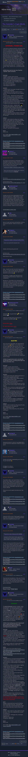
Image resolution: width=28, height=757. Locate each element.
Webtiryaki (16, 753)
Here (11, 323)
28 (13, 29)
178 (23, 29)
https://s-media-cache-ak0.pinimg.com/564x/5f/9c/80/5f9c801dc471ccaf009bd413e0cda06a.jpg (14, 653)
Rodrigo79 (12, 433)
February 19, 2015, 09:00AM (8, 236)
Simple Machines (17, 755)
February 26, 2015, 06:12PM (8, 574)
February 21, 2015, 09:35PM (8, 477)
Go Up (3, 743)
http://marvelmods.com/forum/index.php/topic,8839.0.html (15, 148)
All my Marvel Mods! (7, 587)
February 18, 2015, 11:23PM (8, 157)
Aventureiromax (13, 302)
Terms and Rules (13, 752)
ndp (10, 213)
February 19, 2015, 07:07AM (8, 219)
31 (18, 29)
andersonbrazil (13, 186)
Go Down (4, 29)
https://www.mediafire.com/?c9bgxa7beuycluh (12, 135)
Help (9, 752)
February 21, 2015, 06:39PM (8, 456)
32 (20, 29)
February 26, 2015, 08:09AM (8, 513)
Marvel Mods (6, 9)
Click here (14, 589)
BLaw (10, 567)
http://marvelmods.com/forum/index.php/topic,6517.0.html (14, 179)
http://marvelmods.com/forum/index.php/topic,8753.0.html (15, 143)
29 (15, 29)
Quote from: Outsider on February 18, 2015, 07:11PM (14, 167)
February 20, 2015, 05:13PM (8, 336)
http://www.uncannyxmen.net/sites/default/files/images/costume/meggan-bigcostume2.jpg (14, 650)
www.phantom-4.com (19, 141)
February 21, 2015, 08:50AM (8, 439)
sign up (8, 2)
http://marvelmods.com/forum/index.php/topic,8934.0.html (14, 254)
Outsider (11, 35)
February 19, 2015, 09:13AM (8, 266)
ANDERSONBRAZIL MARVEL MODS (9, 209)
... (12, 29)
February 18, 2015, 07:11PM (8, 41)
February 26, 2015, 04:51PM (8, 530)
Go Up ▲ (18, 752)
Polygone (11, 230)
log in (22, 1)
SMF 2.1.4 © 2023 (11, 755)
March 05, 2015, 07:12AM (7, 599)
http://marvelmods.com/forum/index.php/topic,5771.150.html (14, 182)
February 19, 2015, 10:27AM (8, 309)
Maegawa (12, 450)
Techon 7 (11, 151)
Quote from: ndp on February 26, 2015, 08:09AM (13, 534)
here (6, 466)
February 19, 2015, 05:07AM (8, 192)
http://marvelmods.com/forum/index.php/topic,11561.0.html (15, 145)
